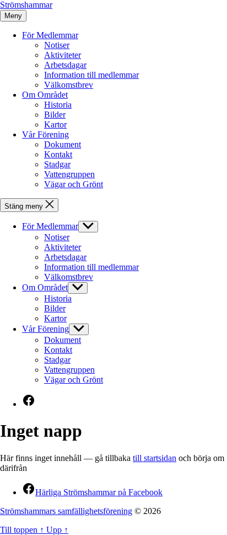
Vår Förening (45, 134)
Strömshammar (26, 4)
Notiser (56, 45)
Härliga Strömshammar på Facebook (92, 492)
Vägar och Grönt (73, 184)
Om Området (45, 94)
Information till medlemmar (91, 75)
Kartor (55, 124)
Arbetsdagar (65, 65)
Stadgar (57, 164)
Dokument (62, 144)
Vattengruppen (69, 174)
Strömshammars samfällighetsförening (66, 511)
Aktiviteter (62, 55)
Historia (58, 104)
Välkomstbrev (68, 84)
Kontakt (58, 154)
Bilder (55, 114)
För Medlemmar (50, 35)
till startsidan (154, 458)
